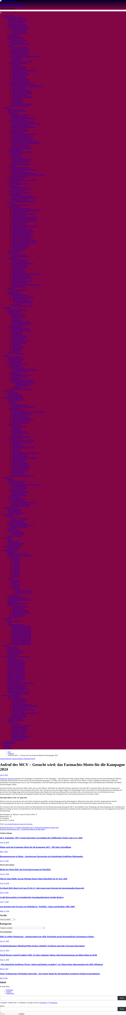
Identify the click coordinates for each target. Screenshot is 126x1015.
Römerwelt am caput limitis (20, 130)
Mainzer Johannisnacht (19, 76)
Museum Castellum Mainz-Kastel (22, 277)
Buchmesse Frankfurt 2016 (16, 678)
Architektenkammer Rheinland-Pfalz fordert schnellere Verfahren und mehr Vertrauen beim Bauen (42, 946)
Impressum (7, 748)
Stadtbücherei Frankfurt (19, 495)
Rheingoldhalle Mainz (19, 325)
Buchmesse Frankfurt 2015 (16, 679)
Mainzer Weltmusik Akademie (21, 323)
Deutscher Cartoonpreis (19, 708)
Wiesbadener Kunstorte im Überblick (23, 440)
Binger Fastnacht (13, 647)
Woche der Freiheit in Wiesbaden (22, 104)
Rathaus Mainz (16, 435)
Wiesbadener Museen (14, 293)
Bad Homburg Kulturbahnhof (17, 309)
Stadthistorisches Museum (20, 283)
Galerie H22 (15, 449)
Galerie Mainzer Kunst (19, 426)
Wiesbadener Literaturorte (16, 500)
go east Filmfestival (14, 557)
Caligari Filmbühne (18, 608)
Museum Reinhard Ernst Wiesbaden (23, 297)
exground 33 (16, 580)
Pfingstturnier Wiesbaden (15, 624)
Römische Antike (13, 541)
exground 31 (16, 584)
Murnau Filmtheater (18, 614)
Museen (6, 107)
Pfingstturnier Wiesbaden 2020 (21, 635)
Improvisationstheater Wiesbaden (22, 389)
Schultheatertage (17, 387)
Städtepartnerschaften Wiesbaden (22, 93)
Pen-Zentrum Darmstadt (19, 488)
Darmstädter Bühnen (14, 362)
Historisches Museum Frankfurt (21, 230)
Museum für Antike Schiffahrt (21, 125)
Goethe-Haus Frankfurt (19, 228)
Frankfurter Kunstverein (19, 224)
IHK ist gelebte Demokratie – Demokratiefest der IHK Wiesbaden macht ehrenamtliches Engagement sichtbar (47, 936)
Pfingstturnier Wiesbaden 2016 (21, 642)
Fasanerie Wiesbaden (18, 532)
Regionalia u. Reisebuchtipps (21, 736)
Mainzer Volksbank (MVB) (20, 433)
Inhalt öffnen (6, 986)
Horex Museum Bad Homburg (21, 159)
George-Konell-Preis (18, 711)
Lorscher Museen (13, 253)
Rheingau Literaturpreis (19, 40)
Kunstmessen (12, 658)
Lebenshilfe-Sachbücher (19, 732)
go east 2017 (16, 573)
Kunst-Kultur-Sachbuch (19, 731)
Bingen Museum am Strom (20, 187)
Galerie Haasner (17, 451)
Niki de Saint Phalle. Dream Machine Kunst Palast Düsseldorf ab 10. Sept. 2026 (33, 879)
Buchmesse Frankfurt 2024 (16, 663)
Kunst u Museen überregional (17, 111)
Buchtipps (11, 722)
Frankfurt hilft (16, 60)
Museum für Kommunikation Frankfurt (24, 240)
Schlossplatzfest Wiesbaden (20, 90)
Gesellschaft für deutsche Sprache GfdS (24, 502)
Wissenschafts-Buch (18, 739)
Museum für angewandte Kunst (21, 238)
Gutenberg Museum (18, 269)
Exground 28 (16, 589)
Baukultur (11, 516)
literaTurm (11, 479)
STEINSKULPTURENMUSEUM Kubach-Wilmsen (28, 175)
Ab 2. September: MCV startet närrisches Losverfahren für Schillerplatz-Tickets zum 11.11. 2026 (41, 838)
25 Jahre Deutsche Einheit (20, 54)
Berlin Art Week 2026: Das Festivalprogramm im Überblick (25, 869)
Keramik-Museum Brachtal (20, 192)
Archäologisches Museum (20, 212)
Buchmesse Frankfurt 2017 (16, 676)
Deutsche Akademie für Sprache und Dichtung (26, 485)
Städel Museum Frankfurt (20, 247)
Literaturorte (8, 477)
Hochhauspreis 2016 (18, 520)
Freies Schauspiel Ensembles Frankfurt (24, 369)
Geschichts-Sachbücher (19, 727)
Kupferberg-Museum (18, 270)
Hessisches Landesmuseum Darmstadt (24, 198)
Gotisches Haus (17, 157)
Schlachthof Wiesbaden (19, 343)
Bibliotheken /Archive (11, 508)
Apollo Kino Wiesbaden (19, 607)
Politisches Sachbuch (18, 734)
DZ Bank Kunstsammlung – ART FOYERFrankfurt (28, 412)
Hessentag (11, 45)
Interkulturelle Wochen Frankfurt (22, 61)
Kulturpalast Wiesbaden (19, 338)
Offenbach (11, 288)
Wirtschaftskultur (9, 741)
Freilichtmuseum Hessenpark (21, 114)
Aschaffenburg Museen (15, 132)
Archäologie (8, 538)
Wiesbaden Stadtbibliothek (16, 513)
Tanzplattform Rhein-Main (16, 359)
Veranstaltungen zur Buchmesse (18, 685)
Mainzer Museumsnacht (19, 260)
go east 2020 (16, 568)
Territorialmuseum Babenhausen (22, 152)
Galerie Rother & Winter (19, 454)
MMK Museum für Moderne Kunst (23, 237)
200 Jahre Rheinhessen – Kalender (18, 28)
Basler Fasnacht (13, 654)
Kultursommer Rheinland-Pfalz (17, 26)
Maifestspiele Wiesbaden (23, 384)
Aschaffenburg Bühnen (15, 361)
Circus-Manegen (17, 350)
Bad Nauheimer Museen (15, 178)
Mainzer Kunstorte (13, 424)
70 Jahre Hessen (13, 35)
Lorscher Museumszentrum (20, 256)
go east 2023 (16, 562)
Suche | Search (8, 15)
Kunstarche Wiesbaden (19, 460)
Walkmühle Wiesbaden (19, 474)
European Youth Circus (15, 394)
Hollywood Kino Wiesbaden (21, 612)
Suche (122, 998)
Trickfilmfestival (13, 601)
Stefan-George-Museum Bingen (22, 189)
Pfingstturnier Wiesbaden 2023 (21, 630)
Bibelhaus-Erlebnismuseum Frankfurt (23, 214)
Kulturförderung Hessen (19, 527)
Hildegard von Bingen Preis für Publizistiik (25, 713)
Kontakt (6, 745)
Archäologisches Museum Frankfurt (23, 122)
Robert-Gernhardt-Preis (19, 716)
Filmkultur (11, 552)
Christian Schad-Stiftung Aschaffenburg (24, 134)
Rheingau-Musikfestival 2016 (21, 44)
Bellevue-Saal (16, 444)
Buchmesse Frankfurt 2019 (16, 672)
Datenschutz (8, 747)
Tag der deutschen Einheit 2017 (18, 24)
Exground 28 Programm (23, 591)
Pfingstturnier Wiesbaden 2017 (21, 640)
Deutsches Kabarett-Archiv (20, 261)
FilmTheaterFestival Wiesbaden (17, 603)
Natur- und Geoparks (14, 536)
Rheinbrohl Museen (14, 292)
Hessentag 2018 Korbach (20, 47)
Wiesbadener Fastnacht (15, 653)
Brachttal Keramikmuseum (16, 191)
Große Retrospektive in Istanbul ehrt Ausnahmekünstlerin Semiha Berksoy (32, 897)
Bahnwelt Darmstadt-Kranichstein (22, 196)
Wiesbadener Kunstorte (15, 438)
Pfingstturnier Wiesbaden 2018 (21, 639)
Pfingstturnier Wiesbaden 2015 (21, 644)
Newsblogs (42, 1002)
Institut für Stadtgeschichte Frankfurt (23, 231)
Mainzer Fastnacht (13, 649)
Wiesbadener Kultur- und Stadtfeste (19, 83)
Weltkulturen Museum (19, 249)
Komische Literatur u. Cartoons (21, 725)
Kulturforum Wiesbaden (19, 336)
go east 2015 (16, 577)
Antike (10, 539)
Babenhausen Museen (15, 150)
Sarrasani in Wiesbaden (15, 396)
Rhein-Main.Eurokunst (12, 4)
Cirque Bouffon (13, 392)
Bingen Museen (13, 185)
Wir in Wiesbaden (17, 102)
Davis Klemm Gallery (18, 446)
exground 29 (16, 587)
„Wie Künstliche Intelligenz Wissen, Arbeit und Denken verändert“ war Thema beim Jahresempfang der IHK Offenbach (51, 964)
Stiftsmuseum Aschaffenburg (21, 146)
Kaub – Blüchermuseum (15, 251)
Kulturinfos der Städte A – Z (16, 19)
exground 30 (16, 585)
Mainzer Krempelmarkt (19, 77)
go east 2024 (16, 561)
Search (2, 1006)
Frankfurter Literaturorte (15, 490)
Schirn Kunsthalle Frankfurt (20, 244)
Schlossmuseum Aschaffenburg (21, 148)
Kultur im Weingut (13, 352)
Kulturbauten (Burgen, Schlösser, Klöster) (21, 525)
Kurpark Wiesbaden (18, 534)
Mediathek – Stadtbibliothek (20, 504)
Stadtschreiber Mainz (18, 699)
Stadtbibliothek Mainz (18, 499)
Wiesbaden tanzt (17, 99)
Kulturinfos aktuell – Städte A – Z (14, 17)
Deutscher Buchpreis (14, 681)
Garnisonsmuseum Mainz (20, 267)
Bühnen (6, 355)
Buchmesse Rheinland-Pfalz (16, 686)
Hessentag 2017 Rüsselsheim (21, 49)
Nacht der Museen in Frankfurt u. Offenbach (26, 56)
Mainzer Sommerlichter (19, 68)
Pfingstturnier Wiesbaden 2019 (21, 637)
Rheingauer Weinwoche (19, 95)
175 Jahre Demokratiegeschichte (18, 21)
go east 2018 (16, 571)
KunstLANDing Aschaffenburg (22, 139)
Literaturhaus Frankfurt (19, 493)
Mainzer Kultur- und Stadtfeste (17, 63)
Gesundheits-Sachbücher (19, 729)
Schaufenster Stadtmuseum (24, 302)
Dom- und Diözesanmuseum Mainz (23, 263)
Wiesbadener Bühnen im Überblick (23, 380)
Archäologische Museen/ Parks (17, 120)
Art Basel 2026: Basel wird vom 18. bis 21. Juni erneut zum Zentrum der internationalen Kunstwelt (42, 888)
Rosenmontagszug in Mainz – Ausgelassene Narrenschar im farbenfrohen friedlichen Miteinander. (41, 856)
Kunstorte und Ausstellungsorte (13, 398)
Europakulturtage (17, 58)
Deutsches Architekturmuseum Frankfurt (24, 217)
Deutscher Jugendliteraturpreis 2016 (23, 709)
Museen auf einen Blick (15, 109)
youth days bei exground (23, 593)
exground (11, 578)
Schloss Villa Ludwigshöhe (20, 205)
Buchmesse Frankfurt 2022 (16, 667)
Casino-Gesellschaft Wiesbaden (21, 330)
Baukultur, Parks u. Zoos (11, 515)
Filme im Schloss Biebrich (20, 610)
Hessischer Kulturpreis (15, 37)
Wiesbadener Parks (14, 531)
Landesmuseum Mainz (19, 272)
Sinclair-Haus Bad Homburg (21, 164)
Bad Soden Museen (14, 182)
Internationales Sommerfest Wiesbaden (24, 84)
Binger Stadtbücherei (14, 511)
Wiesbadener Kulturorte (15, 327)
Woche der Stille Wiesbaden (20, 106)
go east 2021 (16, 566)
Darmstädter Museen (14, 194)
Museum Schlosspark (18, 171)
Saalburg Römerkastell (19, 162)
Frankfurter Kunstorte (14, 408)
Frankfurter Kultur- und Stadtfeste (18, 53)
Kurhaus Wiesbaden (18, 339)
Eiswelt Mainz (16, 65)
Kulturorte (7, 307)
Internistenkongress (14, 548)
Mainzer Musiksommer (19, 67)
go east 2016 (16, 575)
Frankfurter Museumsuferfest (21, 208)
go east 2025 (16, 559)
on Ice (10, 623)
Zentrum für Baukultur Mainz (21, 437)
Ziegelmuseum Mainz (18, 286)
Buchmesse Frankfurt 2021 (16, 669)
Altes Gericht (16, 304)
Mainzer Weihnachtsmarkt (20, 79)
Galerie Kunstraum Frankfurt (21, 417)
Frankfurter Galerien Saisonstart (22, 414)
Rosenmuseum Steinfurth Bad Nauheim (24, 180)
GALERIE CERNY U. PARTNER (23, 447)
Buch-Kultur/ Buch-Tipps (12, 695)
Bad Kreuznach (13, 166)
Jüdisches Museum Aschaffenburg (22, 137)
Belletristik (15, 724)
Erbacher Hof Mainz (18, 315)
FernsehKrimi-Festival (15, 596)
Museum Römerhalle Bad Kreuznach (23, 173)
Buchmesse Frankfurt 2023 (16, 665)
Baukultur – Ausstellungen (20, 518)
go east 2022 (16, 564)
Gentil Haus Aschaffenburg (20, 136)
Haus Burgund (16, 318)
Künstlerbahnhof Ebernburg (20, 176)
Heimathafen (16, 345)
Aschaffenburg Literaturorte (16, 481)
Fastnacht (7, 646)
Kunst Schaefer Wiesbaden (20, 463)
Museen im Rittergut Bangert (21, 168)
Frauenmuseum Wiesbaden (20, 295)
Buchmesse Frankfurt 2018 (16, 674)
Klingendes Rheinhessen (19, 33)
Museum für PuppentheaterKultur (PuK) (24, 169)
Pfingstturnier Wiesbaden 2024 (21, 628)
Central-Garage (16, 155)
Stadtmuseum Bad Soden (19, 184)
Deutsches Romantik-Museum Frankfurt (24, 221)
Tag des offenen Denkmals (16, 522)
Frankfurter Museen (14, 207)
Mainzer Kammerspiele (19, 377)
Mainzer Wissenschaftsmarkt (21, 81)
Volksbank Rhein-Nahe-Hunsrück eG (23, 407)
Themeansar (53, 1002)
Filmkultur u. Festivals (11, 550)
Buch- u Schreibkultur (15, 697)
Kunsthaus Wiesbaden (19, 461)
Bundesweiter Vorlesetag (19, 72)
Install (14, 403)
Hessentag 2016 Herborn (19, 51)
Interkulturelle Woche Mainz (21, 74)
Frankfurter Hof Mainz (19, 316)
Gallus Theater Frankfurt (19, 371)
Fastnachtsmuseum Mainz (20, 265)
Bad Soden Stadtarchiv (15, 509)
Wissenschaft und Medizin (12, 546)
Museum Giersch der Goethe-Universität (24, 242)
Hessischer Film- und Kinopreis (18, 554)
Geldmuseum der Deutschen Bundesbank (25, 226)
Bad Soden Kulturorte (15, 311)
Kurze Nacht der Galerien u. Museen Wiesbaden (27, 86)
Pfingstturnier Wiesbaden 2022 (21, 631)
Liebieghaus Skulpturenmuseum (22, 235)
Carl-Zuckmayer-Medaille (20, 701)
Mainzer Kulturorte (14, 313)
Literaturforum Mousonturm (20, 492)
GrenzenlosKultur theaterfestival (22, 375)
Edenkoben (11, 203)
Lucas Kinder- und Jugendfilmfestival (19, 600)
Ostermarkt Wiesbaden (19, 88)
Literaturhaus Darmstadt (19, 486)
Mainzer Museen (13, 258)
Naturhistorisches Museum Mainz (22, 281)
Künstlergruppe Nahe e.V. (20, 405)
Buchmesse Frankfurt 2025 (16, 662)
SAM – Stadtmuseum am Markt (22, 300)
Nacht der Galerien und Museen (22, 442)
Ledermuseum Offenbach (20, 290)
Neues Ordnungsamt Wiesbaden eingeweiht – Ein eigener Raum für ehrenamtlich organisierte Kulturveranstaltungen (50, 974)
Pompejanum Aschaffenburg (21, 145)
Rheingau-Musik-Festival (16, 42)
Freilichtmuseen (13, 113)
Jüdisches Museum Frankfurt (21, 233)
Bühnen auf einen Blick (15, 357)
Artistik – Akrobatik (14, 621)
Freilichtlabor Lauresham (19, 116)
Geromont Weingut (18, 353)
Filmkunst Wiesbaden (14, 605)
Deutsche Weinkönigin (19, 31)
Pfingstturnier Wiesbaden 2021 (21, 633)
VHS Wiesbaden (17, 348)
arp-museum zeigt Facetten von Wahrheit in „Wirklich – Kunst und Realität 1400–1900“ (37, 906)
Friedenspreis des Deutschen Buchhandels (21, 683)
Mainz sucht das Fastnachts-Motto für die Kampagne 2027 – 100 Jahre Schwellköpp (35, 847)
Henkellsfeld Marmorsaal (19, 456)
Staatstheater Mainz (14, 373)
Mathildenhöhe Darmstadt (20, 199)
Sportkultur (7, 619)
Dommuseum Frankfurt (19, 222)
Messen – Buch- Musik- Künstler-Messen (17, 656)
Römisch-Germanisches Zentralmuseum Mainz (26, 123)
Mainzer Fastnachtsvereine (16, 651)
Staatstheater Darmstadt (19, 364)
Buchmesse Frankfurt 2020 (16, 670)
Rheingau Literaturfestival (16, 38)
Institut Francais (17, 320)
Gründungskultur (9, 743)
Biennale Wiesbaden (22, 385)
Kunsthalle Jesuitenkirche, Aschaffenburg (25, 141)
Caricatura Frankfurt (18, 215)
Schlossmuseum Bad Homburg (21, 161)
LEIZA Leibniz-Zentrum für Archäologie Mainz (27, 274)
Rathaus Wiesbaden (18, 346)
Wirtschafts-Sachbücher (19, 738)
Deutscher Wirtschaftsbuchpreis (21, 704)
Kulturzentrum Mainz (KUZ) (21, 322)
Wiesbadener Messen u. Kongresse (19, 692)
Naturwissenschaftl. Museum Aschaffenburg (25, 143)
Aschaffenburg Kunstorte (16, 400)
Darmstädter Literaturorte (16, 483)
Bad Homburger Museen (15, 153)
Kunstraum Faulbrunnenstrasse (21, 467)
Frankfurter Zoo (13, 529)
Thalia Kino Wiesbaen (19, 616)
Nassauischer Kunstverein (20, 470)
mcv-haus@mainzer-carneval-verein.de (19, 824)
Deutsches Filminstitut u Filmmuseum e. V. (25, 219)
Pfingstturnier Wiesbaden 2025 (21, 626)
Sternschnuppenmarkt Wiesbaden (22, 97)
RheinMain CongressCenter (20, 341)
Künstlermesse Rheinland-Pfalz (17, 688)
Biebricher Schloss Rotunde (20, 329)
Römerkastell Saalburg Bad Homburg (23, 118)
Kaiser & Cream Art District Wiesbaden (24, 458)
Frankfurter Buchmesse (15, 660)
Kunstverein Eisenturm (19, 431)
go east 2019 (16, 570)
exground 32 (16, 582)
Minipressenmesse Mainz (16, 690)
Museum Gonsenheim (18, 279)
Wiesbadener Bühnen (14, 378)
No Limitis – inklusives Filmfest (18, 598)
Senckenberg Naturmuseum (20, 245)
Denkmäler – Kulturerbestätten (17, 523)
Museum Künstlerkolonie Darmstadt (23, 201)
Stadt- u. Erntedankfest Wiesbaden (22, 91)
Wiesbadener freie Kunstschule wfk (23, 476)
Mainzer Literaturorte (14, 497)
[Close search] (1, 1012)
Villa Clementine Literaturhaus (21, 506)
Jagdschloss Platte (17, 334)
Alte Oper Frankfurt (18, 368)
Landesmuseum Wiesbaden (20, 299)
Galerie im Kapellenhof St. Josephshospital (25, 453)
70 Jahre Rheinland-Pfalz (16, 22)
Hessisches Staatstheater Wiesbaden (23, 382)
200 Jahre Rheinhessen (19, 29)
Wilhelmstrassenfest (18, 100)
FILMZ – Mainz (13, 617)
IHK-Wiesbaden (17, 332)
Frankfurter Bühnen (14, 366)
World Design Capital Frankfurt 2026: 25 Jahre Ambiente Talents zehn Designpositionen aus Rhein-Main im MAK (48, 955)
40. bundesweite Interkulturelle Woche (24, 70)
